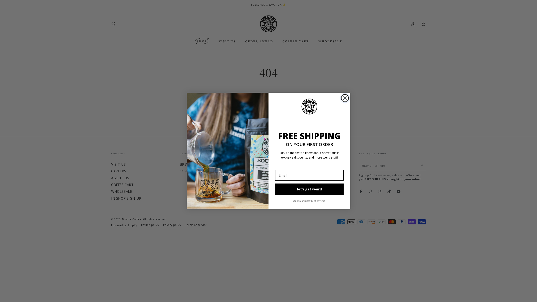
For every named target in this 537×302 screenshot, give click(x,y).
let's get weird (309, 189)
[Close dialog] (345, 98)
